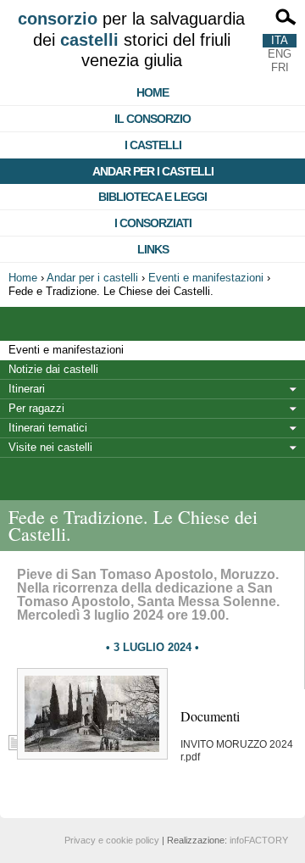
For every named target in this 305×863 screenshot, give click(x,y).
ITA (279, 40)
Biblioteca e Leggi (152, 196)
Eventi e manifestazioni (205, 277)
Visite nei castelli (50, 447)
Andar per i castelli (153, 171)
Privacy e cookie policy (111, 840)
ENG (279, 53)
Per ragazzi (36, 408)
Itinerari (26, 388)
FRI (280, 67)
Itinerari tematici (47, 427)
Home (152, 92)
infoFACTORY (259, 840)
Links (153, 249)
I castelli (153, 145)
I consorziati (152, 223)
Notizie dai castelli (53, 369)
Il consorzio (152, 118)
